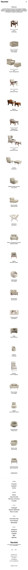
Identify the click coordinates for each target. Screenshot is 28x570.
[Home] (4, 1)
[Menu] (26, 1)
